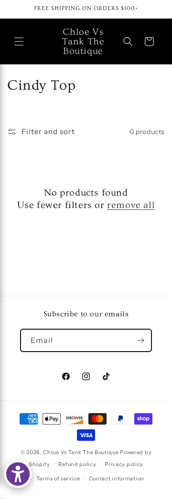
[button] (19, 41)
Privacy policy (124, 464)
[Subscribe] (140, 340)
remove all (131, 205)
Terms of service (58, 478)
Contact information (116, 478)
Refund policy (77, 464)
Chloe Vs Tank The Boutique (80, 452)
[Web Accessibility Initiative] (18, 474)
